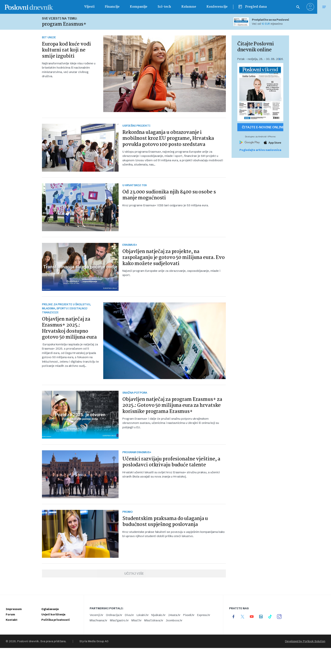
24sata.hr (174, 615)
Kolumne (188, 6)
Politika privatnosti (55, 620)
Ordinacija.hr (114, 615)
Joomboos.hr (174, 620)
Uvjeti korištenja (53, 614)
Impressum (14, 609)
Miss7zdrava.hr (153, 620)
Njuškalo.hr (158, 615)
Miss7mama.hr (98, 620)
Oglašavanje (50, 609)
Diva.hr (129, 615)
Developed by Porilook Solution (305, 641)
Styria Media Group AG (93, 641)
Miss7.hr (136, 620)
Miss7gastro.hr (119, 620)
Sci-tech (164, 6)
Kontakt (11, 620)
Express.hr (203, 615)
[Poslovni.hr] (29, 7)
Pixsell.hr (188, 615)
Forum (10, 614)
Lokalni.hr (143, 615)
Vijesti (89, 6)
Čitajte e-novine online (262, 127)
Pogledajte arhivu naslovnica (260, 150)
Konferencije (217, 6)
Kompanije (138, 6)
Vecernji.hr (96, 615)
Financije (112, 6)
